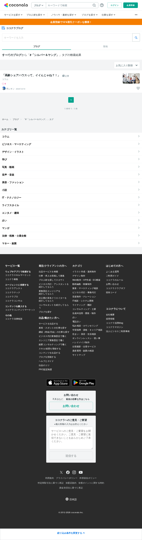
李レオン (10, 89)
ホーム (5, 119)
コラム (5, 79)
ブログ (16, 119)
